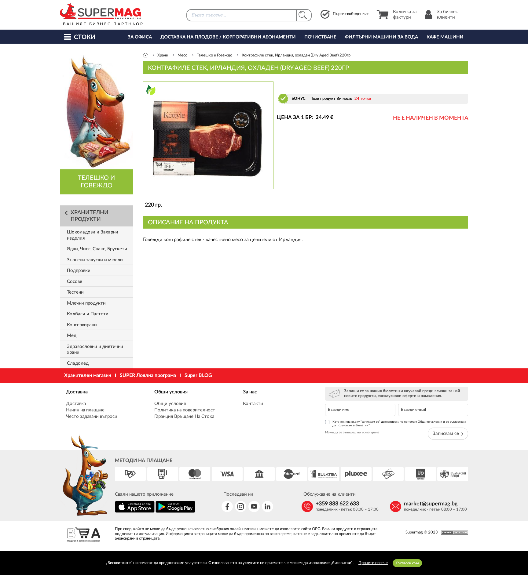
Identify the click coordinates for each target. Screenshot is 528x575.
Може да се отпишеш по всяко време (352, 432)
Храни (162, 55)
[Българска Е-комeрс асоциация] (83, 535)
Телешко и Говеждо (214, 55)
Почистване (320, 37)
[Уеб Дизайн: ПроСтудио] (453, 532)
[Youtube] (254, 506)
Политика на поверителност (184, 410)
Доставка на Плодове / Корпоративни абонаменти (228, 37)
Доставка (77, 391)
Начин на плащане (85, 410)
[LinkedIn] (267, 506)
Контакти (253, 403)
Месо (182, 55)
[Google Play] (175, 512)
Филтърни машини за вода (381, 37)
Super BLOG (198, 375)
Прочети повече (373, 563)
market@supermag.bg (431, 504)
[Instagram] (240, 506)
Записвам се (446, 433)
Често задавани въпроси (91, 416)
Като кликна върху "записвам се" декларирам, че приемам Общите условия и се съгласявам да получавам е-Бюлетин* (399, 423)
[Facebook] (227, 506)
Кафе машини (445, 37)
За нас (250, 391)
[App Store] (135, 512)
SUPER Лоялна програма (148, 375)
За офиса (140, 37)
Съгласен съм (407, 563)
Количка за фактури (404, 14)
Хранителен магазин (87, 375)
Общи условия (171, 391)
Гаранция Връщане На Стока (184, 416)
